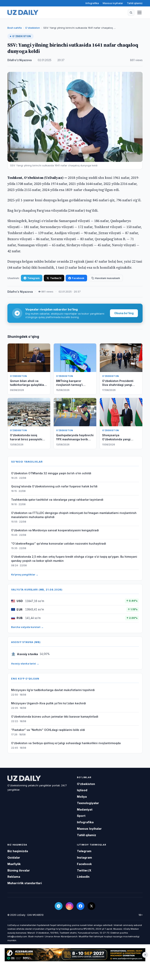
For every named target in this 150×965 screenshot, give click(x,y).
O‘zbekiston (32, 27)
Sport (81, 816)
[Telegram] (58, 906)
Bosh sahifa (14, 27)
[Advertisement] (75, 954)
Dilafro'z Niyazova (19, 60)
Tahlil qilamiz (135, 3)
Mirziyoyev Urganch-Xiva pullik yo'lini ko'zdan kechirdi (48, 703)
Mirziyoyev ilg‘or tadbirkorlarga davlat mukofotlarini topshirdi (53, 690)
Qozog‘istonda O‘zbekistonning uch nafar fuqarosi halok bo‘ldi (54, 486)
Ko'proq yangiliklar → (24, 574)
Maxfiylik (14, 864)
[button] (131, 12)
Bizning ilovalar (18, 870)
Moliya (82, 796)
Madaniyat (84, 809)
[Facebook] (80, 906)
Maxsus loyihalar (113, 3)
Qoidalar (13, 857)
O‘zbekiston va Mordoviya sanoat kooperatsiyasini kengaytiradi (55, 530)
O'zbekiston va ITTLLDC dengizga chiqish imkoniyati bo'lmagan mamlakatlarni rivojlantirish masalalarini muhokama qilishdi (74, 515)
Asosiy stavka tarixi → (25, 663)
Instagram (84, 857)
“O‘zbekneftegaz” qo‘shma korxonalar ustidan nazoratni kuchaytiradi (58, 543)
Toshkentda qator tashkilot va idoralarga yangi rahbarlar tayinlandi (57, 499)
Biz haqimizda (17, 851)
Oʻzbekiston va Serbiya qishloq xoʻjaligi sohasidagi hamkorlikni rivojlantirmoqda (66, 743)
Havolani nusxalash (107, 278)
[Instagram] (69, 906)
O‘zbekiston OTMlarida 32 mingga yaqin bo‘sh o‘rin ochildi (51, 473)
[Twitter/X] (91, 906)
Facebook (78, 278)
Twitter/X (56, 278)
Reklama (13, 876)
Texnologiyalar (88, 803)
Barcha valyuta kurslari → (27, 627)
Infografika (92, 3)
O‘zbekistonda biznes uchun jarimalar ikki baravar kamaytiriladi (54, 716)
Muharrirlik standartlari (24, 883)
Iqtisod (82, 790)
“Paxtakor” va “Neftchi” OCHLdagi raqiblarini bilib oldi (48, 729)
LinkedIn (83, 876)
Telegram (33, 278)
